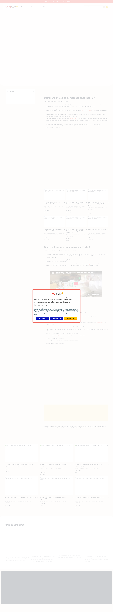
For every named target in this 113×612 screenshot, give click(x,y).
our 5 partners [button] (50, 297)
